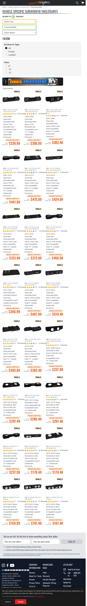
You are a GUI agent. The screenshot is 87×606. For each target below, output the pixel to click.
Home (4, 7)
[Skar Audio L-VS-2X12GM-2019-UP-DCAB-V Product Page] (33, 329)
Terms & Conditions (33, 587)
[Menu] (4, 2)
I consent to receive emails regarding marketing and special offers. (23, 547)
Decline (8, 602)
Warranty (46, 576)
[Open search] (77, 2)
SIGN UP (71, 541)
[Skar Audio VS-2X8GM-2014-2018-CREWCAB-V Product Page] (33, 436)
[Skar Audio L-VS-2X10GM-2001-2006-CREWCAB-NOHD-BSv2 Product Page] (54, 99)
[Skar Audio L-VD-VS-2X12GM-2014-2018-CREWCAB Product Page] (33, 217)
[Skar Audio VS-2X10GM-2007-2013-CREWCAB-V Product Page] (11, 385)
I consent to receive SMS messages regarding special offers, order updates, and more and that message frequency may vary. (39, 550)
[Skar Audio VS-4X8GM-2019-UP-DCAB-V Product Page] (54, 487)
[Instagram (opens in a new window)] (3, 565)
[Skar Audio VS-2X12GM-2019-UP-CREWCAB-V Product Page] (54, 436)
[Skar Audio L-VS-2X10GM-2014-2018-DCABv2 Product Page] (54, 217)
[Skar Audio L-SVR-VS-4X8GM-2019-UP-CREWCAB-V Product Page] (54, 273)
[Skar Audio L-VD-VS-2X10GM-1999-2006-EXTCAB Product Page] (11, 99)
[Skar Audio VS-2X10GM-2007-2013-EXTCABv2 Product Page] (33, 385)
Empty (11, 51)
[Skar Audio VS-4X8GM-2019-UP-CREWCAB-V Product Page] (33, 487)
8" (9, 66)
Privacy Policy (34, 583)
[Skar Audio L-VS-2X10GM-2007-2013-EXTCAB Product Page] (11, 158)
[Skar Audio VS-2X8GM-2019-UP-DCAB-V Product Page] (11, 487)
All (9, 48)
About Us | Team (35, 576)
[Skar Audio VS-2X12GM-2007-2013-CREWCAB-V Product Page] (54, 385)
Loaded (12, 55)
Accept (20, 602)
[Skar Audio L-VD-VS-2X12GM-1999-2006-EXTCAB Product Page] (33, 99)
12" (10, 72)
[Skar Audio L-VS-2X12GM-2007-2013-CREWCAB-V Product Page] (33, 158)
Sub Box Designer (49, 579)
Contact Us (67, 582)
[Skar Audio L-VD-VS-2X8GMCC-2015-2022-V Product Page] (11, 273)
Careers (32, 579)
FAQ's (45, 572)
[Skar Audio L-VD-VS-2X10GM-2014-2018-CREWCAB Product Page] (11, 217)
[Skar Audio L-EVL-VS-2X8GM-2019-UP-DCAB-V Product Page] (33, 273)
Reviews (32, 572)
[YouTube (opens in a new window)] (12, 566)
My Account (67, 585)
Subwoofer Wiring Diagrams (49, 584)
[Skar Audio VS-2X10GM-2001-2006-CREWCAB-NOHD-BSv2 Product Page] (54, 329)
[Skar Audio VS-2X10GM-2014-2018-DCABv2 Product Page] (11, 436)
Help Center (67, 579)
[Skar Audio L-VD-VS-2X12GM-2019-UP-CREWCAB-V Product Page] (11, 329)
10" (10, 69)
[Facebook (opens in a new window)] (7, 565)
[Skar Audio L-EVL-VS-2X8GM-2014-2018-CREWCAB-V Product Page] (54, 158)
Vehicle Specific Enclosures (18, 7)
